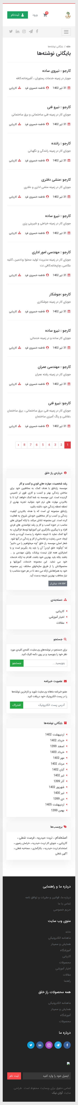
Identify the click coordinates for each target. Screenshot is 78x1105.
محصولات (65, 962)
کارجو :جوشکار (60, 294)
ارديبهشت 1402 (54, 734)
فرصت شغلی (26, 838)
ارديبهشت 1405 (54, 804)
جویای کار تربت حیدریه (44, 843)
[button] (45, 14)
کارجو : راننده (61, 143)
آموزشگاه (65, 950)
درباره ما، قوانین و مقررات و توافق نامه (48, 897)
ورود (35, 15)
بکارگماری (37, 848)
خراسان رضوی (22, 843)
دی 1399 (58, 799)
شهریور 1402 (56, 787)
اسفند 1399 (57, 746)
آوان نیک (57, 1093)
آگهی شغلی (61, 854)
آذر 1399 (59, 781)
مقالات (60, 623)
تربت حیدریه (44, 838)
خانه (68, 932)
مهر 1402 (58, 758)
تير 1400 (59, 793)
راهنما (67, 981)
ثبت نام (14, 1076)
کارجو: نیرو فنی (59, 403)
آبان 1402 (58, 769)
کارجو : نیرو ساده (58, 216)
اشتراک (16, 705)
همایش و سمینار (61, 944)
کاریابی (13, 88)
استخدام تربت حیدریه (55, 848)
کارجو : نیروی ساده (56, 71)
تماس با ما (64, 903)
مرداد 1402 (57, 764)
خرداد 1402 (57, 740)
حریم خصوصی (62, 909)
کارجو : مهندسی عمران (54, 367)
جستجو (16, 663)
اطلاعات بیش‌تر (57, 583)
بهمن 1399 (57, 810)
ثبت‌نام (15, 15)
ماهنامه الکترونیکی (59, 938)
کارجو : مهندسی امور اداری (51, 252)
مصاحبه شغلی (22, 848)
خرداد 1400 (57, 752)
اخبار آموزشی (56, 617)
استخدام (60, 837)
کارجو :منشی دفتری (56, 179)
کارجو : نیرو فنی (59, 107)
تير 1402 (59, 775)
